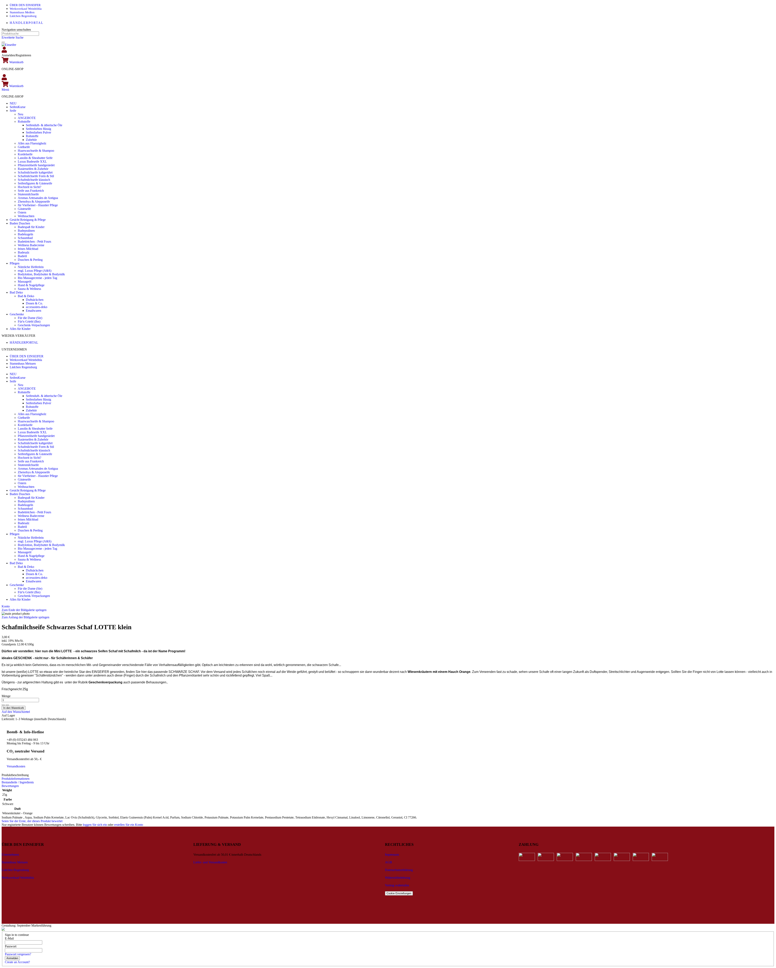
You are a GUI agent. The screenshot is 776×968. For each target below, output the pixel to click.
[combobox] (20, 34)
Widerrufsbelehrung (397, 877)
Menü (5, 89)
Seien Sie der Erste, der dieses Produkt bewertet (32, 821)
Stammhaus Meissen (23, 363)
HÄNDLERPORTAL (26, 22)
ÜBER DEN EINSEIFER (25, 5)
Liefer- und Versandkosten (210, 862)
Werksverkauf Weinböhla (26, 8)
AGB (388, 862)
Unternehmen (10, 854)
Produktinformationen (16, 778)
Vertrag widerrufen (397, 885)
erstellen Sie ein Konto (128, 824)
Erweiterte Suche (12, 37)
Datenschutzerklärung (399, 870)
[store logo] (9, 44)
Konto (6, 606)
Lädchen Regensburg (23, 16)
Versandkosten (16, 766)
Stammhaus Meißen (22, 12)
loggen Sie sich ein (95, 824)
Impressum (392, 854)
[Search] (3, 42)
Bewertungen (10, 786)
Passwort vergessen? (18, 954)
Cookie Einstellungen (399, 893)
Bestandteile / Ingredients (18, 782)
